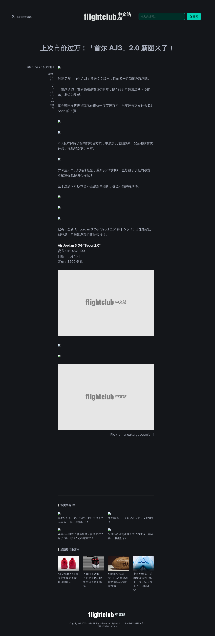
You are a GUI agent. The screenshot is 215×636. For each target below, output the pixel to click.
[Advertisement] (106, 463)
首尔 (52, 92)
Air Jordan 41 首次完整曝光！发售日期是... (68, 578)
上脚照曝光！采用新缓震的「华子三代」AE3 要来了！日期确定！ (143, 582)
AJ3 (52, 95)
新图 (52, 104)
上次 (52, 77)
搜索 (195, 16)
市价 (52, 80)
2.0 (52, 101)
